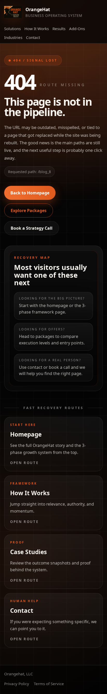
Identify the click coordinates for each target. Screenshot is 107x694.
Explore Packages (28, 210)
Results (58, 28)
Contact (33, 37)
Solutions (12, 28)
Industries (13, 37)
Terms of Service (49, 683)
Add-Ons (77, 28)
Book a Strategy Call (31, 228)
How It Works (36, 28)
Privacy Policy (16, 683)
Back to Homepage (29, 193)
